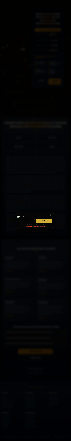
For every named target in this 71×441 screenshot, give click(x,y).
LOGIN (27, 221)
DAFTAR (44, 221)
